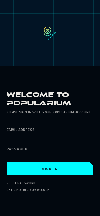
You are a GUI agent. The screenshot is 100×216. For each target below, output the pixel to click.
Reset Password (21, 183)
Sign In (50, 168)
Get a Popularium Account (29, 189)
